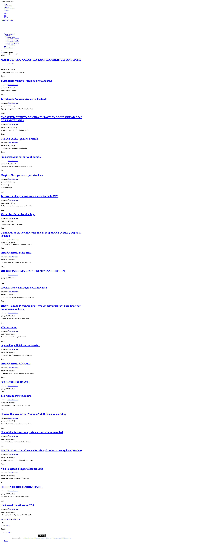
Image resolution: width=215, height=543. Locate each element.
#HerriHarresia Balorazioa (16, 252)
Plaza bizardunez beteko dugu (18, 214)
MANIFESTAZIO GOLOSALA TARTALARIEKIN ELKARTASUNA (41, 59)
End (19, 519)
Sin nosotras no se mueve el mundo (21, 156)
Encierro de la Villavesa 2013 (17, 505)
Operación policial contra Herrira (20, 345)
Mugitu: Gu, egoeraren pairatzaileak (22, 175)
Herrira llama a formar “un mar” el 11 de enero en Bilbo (33, 413)
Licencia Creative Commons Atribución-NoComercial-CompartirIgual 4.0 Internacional (48, 538)
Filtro (16, 54)
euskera (6, 13)
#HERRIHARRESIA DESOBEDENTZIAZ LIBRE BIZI (33, 270)
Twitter (6, 17)
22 (8, 519)
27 (15, 519)
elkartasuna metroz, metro (16, 395)
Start (2, 519)
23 (9, 519)
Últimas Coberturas (13, 64)
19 (4, 519)
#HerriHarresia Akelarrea (15, 363)
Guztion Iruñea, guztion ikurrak (19, 138)
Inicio (2, 52)
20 (5, 519)
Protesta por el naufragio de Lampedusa (24, 287)
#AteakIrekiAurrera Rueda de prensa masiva (26, 80)
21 (7, 519)
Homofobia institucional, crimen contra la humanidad (32, 432)
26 (14, 519)
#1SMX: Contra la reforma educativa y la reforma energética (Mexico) (41, 450)
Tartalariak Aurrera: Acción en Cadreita (24, 99)
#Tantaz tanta (9, 327)
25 (12, 519)
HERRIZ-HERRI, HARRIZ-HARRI (22, 486)
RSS (5, 16)
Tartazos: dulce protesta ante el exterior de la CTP (29, 196)
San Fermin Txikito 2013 (15, 381)
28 (16, 519)
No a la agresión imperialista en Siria (22, 468)
